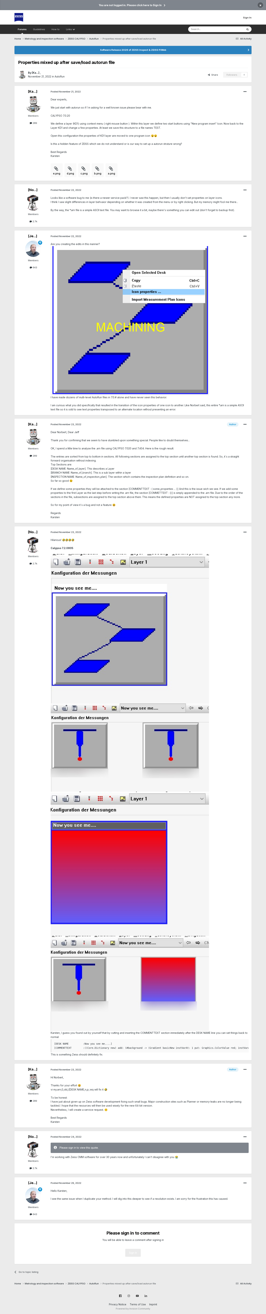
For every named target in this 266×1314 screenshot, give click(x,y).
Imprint (153, 1304)
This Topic (233, 29)
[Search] (248, 29)
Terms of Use (138, 1304)
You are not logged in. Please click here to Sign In (130, 5)
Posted (66, 91)
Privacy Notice (117, 1304)
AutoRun (60, 76)
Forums (22, 29)
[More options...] (245, 92)
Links (69, 29)
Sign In (247, 17)
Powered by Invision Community (133, 1308)
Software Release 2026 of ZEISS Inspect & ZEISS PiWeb (133, 49)
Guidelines (39, 29)
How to (56, 29)
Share (214, 74)
